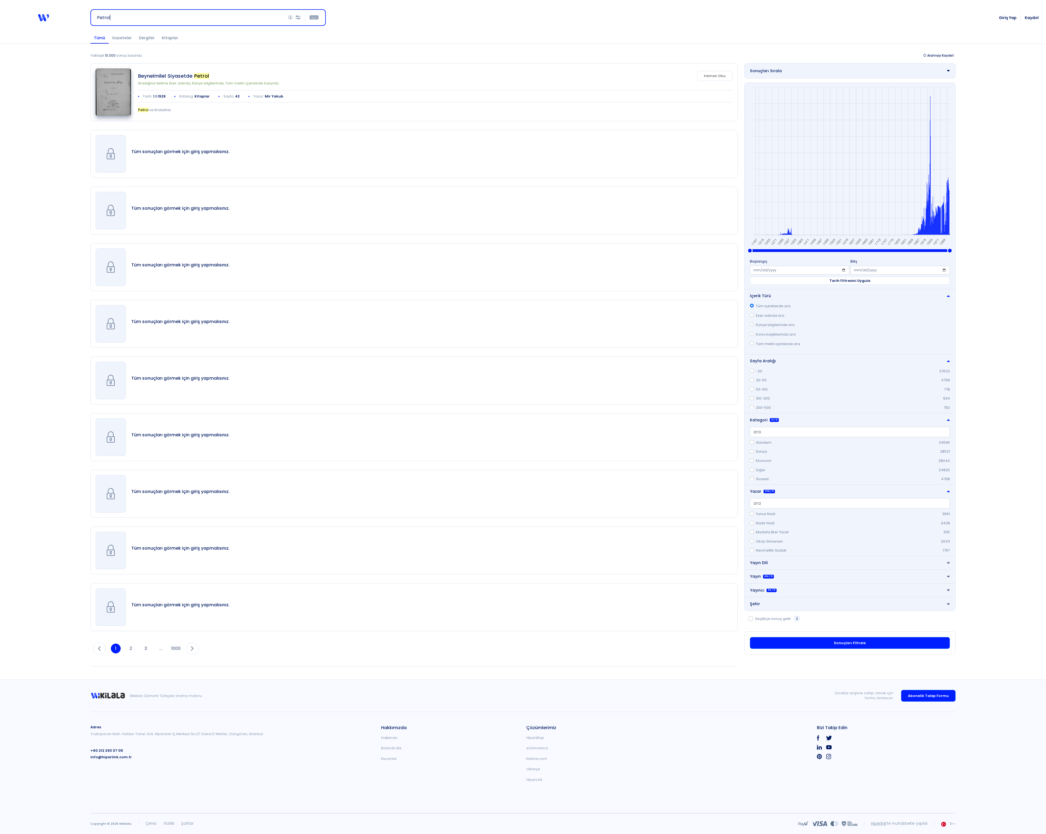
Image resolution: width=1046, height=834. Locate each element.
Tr (951, 823)
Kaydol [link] (1032, 17)
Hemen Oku (715, 76)
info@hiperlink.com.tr (111, 757)
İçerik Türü (760, 296)
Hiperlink (878, 823)
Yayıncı (762, 590)
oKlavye (533, 769)
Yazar (762, 491)
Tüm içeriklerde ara (773, 306)
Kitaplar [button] (170, 38)
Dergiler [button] (147, 38)
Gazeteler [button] (122, 38)
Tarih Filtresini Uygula (849, 280)
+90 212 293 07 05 (106, 750)
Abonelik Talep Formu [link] (928, 695)
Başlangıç (758, 261)
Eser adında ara (770, 315)
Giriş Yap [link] (1008, 17)
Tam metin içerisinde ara (778, 343)
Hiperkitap (535, 737)
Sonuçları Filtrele (850, 643)
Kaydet (940, 55)
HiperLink (534, 779)
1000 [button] (176, 648)
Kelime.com (536, 758)
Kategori (763, 420)
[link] (113, 92)
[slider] (750, 250)
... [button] (160, 648)
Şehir (755, 604)
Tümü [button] (99, 38)
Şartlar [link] (187, 823)
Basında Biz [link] (391, 748)
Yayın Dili (759, 562)
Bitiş (853, 261)
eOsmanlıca (537, 748)
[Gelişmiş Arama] (298, 17)
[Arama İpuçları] (290, 17)
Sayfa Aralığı (763, 361)
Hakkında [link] (389, 737)
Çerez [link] (151, 823)
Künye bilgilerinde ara (775, 324)
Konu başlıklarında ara (776, 334)
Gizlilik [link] (168, 823)
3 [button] (145, 648)
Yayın (761, 576)
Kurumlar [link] (389, 758)
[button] (43, 17)
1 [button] (115, 648)
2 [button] (130, 648)
